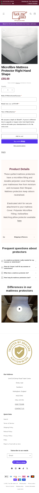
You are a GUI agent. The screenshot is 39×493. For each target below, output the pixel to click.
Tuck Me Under (12, 483)
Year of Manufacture (8, 112)
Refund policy (23, 483)
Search (6, 419)
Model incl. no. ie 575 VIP (10, 104)
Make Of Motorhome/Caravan (11, 95)
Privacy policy (31, 483)
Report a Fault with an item (12, 444)
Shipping (18, 82)
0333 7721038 (19, 404)
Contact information (30, 486)
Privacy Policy (8, 435)
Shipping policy (20, 486)
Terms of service (10, 486)
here (19, 221)
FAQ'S (3, 152)
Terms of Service (9, 423)
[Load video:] (19, 309)
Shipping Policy (8, 427)
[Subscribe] (30, 455)
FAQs (5, 440)
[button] (4, 14)
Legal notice (20, 489)
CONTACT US (19, 408)
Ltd (17, 483)
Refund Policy (8, 431)
